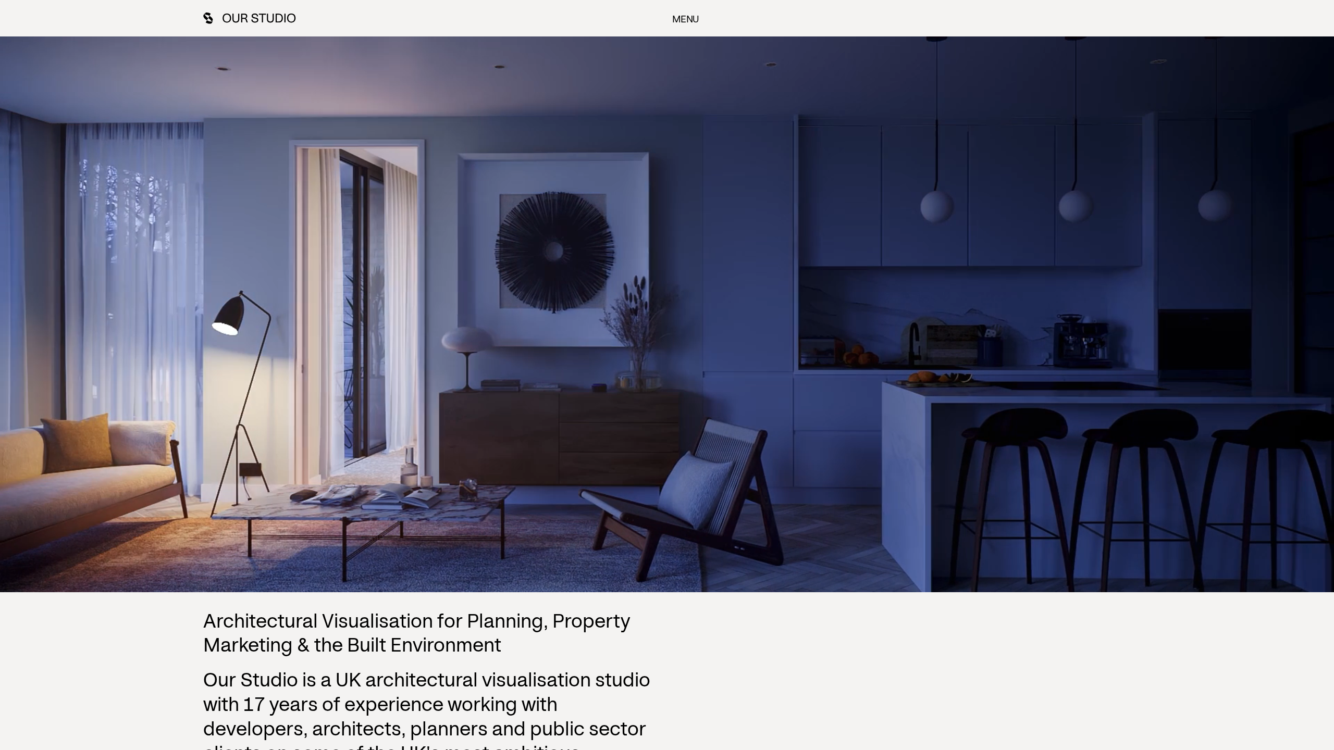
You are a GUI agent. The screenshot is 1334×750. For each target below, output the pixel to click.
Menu (685, 18)
